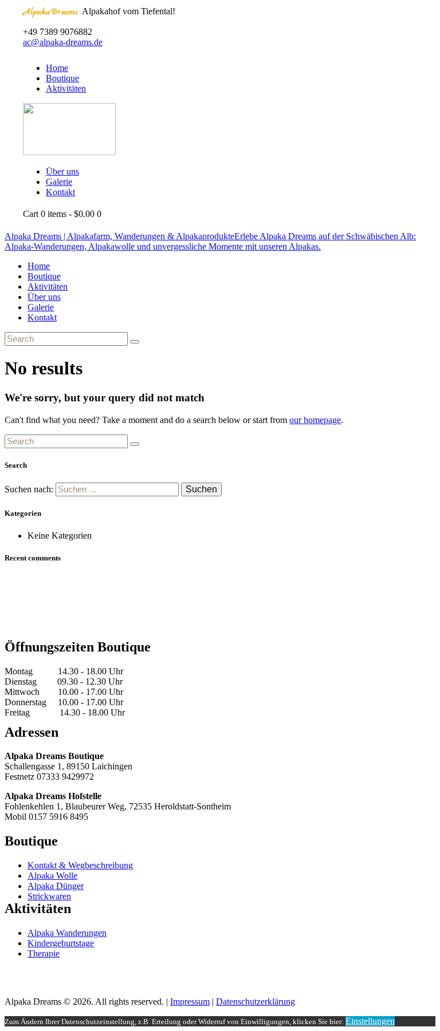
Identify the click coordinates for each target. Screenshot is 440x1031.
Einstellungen (370, 1021)
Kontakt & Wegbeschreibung (80, 865)
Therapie (44, 953)
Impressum (190, 1001)
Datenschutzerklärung (255, 1001)
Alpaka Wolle (52, 875)
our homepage (315, 420)
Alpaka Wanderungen (67, 933)
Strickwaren (49, 896)
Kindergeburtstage (61, 943)
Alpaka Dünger (56, 886)
